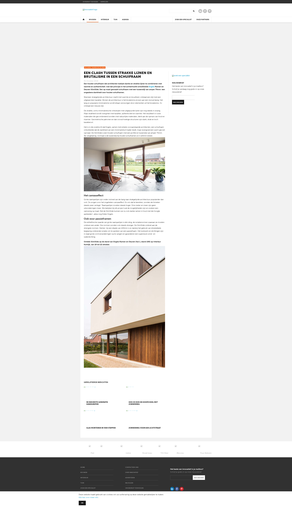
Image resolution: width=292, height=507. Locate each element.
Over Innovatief (131, 472)
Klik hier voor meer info (88, 497)
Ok (82, 503)
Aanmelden (104, 2)
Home (82, 467)
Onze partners (202, 20)
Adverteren (130, 477)
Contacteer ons (131, 467)
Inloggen (129, 483)
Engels (151, 87)
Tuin (115, 20)
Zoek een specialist (183, 20)
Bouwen (92, 20)
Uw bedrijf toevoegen (90, 2)
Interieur (105, 20)
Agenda (125, 20)
